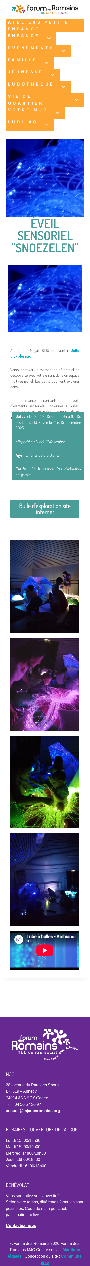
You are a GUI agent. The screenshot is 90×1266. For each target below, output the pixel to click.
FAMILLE (23, 59)
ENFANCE (24, 35)
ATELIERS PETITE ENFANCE (39, 25)
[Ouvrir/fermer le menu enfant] (49, 38)
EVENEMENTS (31, 47)
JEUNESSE (26, 71)
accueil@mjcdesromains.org (33, 1111)
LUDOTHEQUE (31, 84)
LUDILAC (23, 121)
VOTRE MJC (28, 109)
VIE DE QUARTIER (26, 99)
